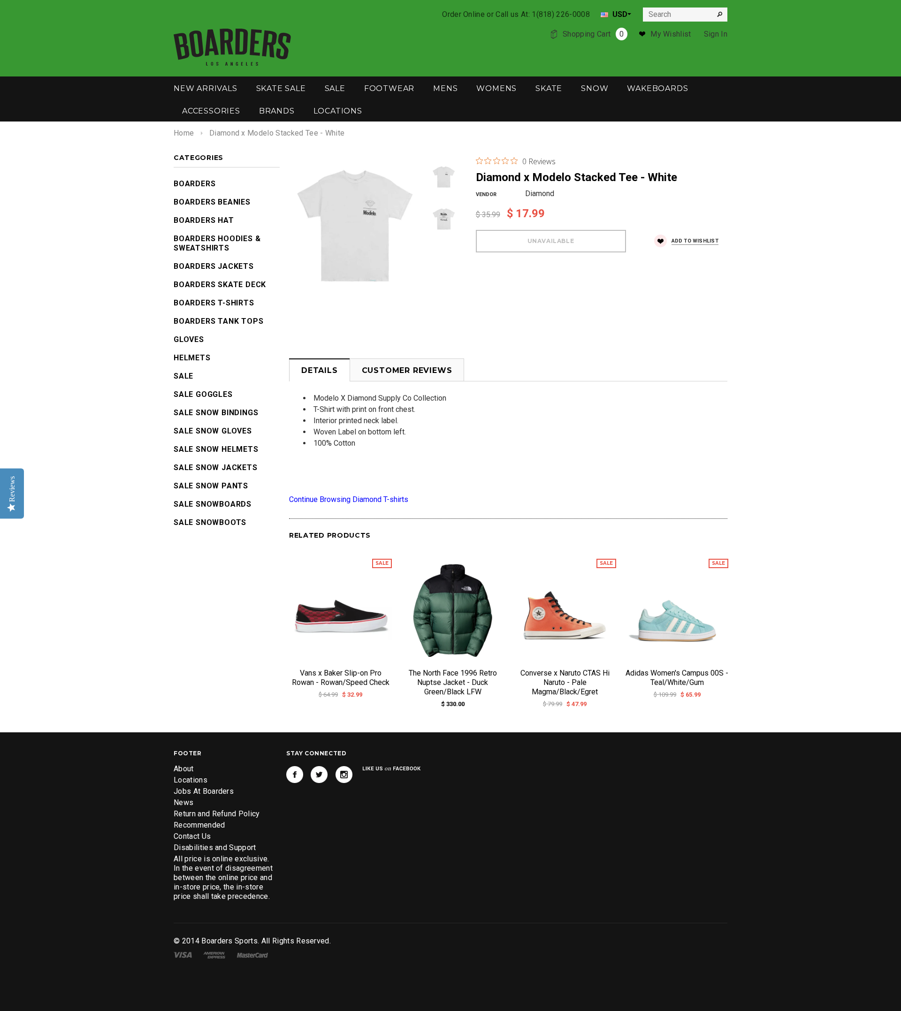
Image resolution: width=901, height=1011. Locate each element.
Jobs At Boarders (204, 791)
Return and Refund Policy (217, 813)
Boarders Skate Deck (220, 284)
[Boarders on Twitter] (319, 774)
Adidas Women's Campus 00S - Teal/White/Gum (677, 678)
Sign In (715, 34)
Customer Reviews (407, 370)
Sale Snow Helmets (216, 449)
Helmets (192, 357)
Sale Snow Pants (211, 485)
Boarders (194, 183)
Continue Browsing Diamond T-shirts (348, 499)
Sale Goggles (203, 394)
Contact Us (192, 836)
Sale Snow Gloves (213, 430)
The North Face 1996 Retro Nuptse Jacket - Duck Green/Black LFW (453, 682)
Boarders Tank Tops (218, 321)
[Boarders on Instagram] (344, 774)
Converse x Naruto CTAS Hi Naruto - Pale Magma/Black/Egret (565, 682)
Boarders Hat (204, 220)
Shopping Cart (593, 34)
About (184, 768)
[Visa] (183, 954)
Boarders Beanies (212, 202)
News (183, 802)
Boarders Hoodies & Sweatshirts (217, 243)
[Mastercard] (252, 954)
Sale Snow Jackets (216, 467)
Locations (190, 779)
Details (319, 370)
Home (184, 133)
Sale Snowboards (213, 504)
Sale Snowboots (210, 522)
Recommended (199, 825)
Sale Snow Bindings (216, 412)
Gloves (189, 339)
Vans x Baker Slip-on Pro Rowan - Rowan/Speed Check (340, 678)
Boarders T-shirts (214, 302)
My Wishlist (670, 34)
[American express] (214, 954)
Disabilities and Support (215, 847)
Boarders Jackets (214, 266)
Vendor (486, 194)
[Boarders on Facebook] (294, 774)
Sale (183, 376)
